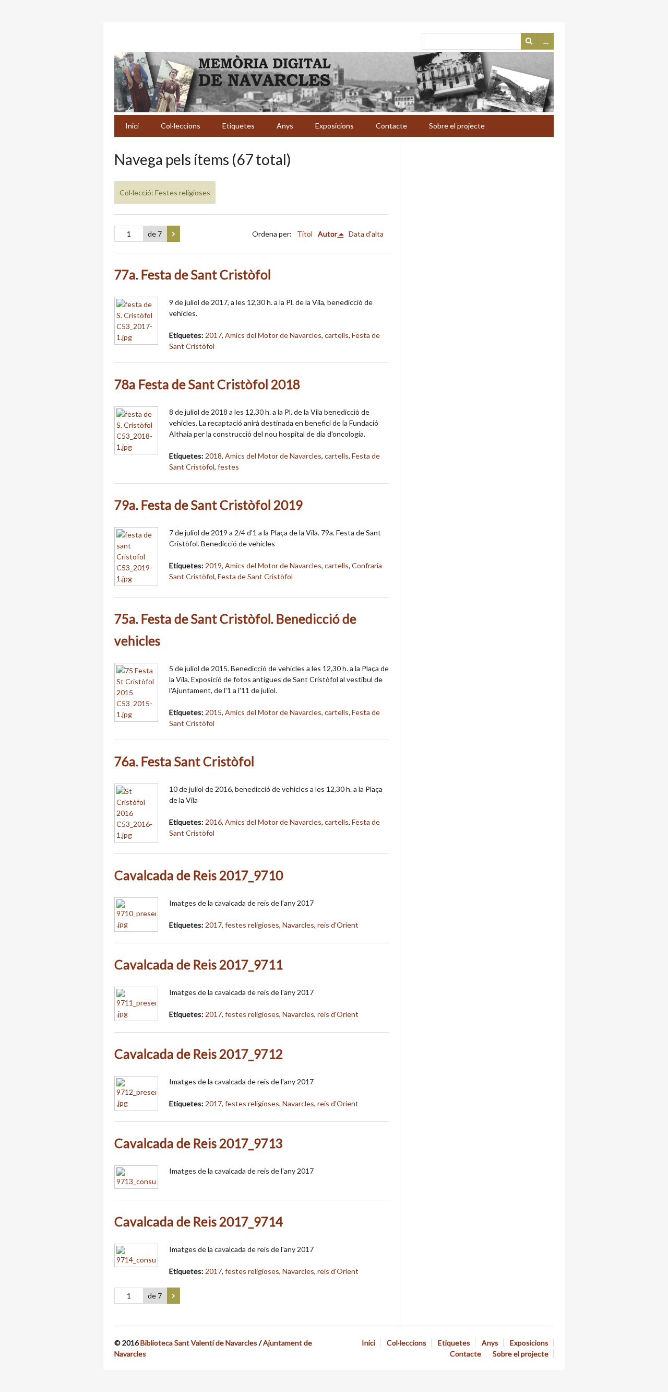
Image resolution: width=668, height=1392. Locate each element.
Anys (285, 125)
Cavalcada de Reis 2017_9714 (198, 1221)
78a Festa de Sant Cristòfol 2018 (207, 384)
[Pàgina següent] (173, 234)
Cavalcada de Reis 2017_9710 (198, 875)
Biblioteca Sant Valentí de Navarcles (198, 1342)
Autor (327, 233)
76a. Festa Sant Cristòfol (184, 761)
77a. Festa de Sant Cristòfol (192, 274)
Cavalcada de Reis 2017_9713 (198, 1143)
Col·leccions (180, 125)
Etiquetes (238, 125)
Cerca (529, 41)
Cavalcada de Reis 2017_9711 (198, 964)
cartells (337, 335)
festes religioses (252, 924)
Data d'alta (366, 233)
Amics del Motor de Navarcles (273, 335)
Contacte (391, 125)
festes (228, 466)
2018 (213, 455)
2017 (213, 335)
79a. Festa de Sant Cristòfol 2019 (208, 504)
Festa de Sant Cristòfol (255, 576)
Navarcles (298, 924)
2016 (213, 821)
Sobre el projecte (457, 125)
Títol (305, 233)
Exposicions (334, 125)
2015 (213, 712)
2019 (213, 565)
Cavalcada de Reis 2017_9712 (198, 1053)
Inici (132, 125)
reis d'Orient (338, 924)
